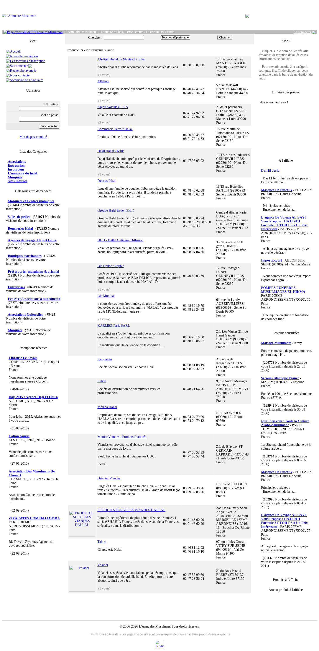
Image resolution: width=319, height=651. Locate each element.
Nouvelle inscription (24, 56)
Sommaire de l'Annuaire (26, 80)
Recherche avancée (23, 70)
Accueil (15, 51)
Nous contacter (20, 75)
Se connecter (303, 32)
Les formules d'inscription (27, 61)
